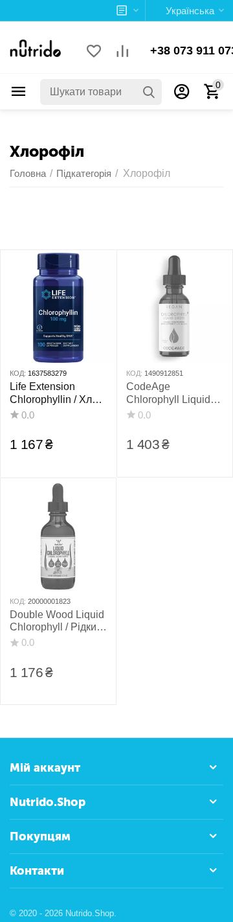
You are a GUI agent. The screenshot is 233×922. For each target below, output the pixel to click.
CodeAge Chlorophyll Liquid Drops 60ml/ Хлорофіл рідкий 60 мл (172, 393)
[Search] (149, 92)
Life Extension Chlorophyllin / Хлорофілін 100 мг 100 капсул (55, 393)
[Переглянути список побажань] (93, 52)
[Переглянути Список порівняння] (122, 52)
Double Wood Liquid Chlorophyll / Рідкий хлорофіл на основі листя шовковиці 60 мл (57, 621)
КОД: (18, 373)
